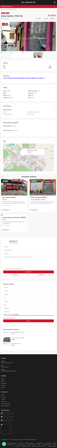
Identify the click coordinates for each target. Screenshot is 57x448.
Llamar (16, 274)
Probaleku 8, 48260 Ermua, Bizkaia (8, 371)
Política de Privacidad (17, 268)
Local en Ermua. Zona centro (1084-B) (14, 217)
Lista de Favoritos (11, 444)
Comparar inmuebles (39, 443)
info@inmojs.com (5, 366)
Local (5, 9)
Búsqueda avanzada (29, 443)
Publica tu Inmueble (52, 446)
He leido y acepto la (13, 268)
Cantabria (3, 385)
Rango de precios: (7, 314)
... (52, 203)
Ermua (6, 18)
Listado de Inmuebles (21, 444)
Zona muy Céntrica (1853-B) (17, 337)
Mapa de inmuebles (31, 444)
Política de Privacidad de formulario (39, 446)
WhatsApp (41, 274)
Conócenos (3, 397)
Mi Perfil (39, 444)
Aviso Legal (20, 443)
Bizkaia (2, 379)
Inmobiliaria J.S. (6, 209)
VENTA (3, 13)
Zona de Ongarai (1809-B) (39, 197)
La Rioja (2, 387)
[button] (4, 444)
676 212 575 (10, 362)
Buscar (28, 320)
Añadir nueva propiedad (11, 443)
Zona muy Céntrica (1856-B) (17, 332)
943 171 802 (3, 362)
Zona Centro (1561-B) (32, 150)
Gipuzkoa (3, 381)
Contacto (3, 399)
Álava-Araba (4, 383)
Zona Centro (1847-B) (9, 197)
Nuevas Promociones (47, 444)
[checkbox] (3, 268)
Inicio (2, 9)
